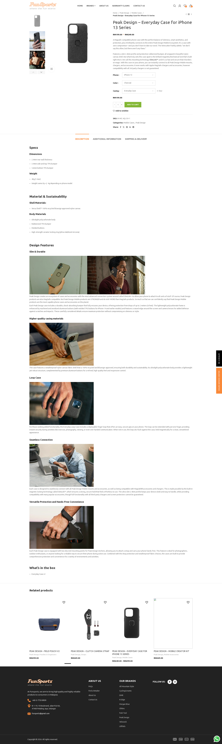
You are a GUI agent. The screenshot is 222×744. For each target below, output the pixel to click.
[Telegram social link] (133, 127)
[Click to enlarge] (51, 69)
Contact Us (93, 700)
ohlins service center (219, 381)
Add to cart (133, 104)
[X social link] (123, 127)
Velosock (123, 722)
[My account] (179, 5)
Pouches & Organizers (48, 655)
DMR (121, 695)
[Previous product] (186, 14)
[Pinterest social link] (127, 127)
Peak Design (125, 13)
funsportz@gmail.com (40, 713)
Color (115, 83)
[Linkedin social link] (130, 127)
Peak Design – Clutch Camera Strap (90, 651)
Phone (115, 75)
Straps (83, 655)
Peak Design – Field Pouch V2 (44, 651)
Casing (116, 91)
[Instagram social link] (175, 682)
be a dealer (219, 358)
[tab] (82, 138)
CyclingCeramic (125, 691)
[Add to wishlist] (64, 602)
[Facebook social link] (120, 127)
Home (115, 13)
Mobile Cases (137, 13)
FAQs (91, 686)
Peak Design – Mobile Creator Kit (171, 651)
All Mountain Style (126, 686)
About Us (92, 695)
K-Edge (122, 700)
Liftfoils (122, 726)
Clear (160, 91)
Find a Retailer (94, 691)
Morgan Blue (124, 704)
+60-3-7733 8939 (39, 700)
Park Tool (123, 713)
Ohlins (122, 708)
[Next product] (191, 14)
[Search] (174, 5)
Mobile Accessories (171, 655)
